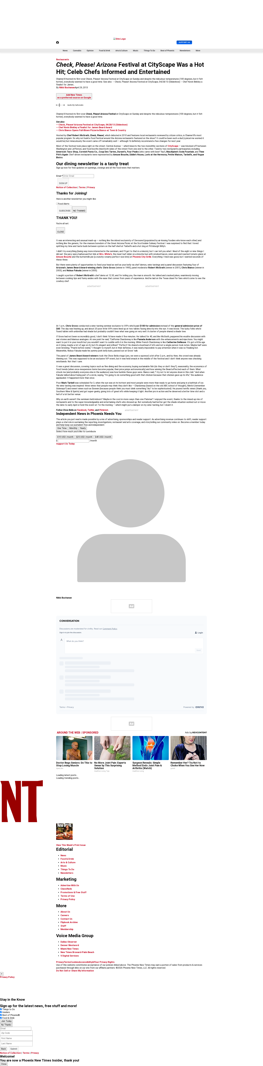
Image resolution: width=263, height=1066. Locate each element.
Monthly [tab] (73, 428)
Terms (82, 187)
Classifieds (66, 889)
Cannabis (77, 50)
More (198, 50)
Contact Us (66, 919)
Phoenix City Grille (142, 257)
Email (59, 176)
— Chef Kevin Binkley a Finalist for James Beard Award (84, 127)
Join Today (6, 1021)
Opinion (90, 50)
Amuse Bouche (64, 257)
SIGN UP (63, 183)
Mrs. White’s (105, 254)
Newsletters (185, 50)
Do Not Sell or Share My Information (75, 970)
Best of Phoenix (167, 50)
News (65, 50)
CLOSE (60, 232)
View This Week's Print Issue (71, 845)
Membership (67, 929)
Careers (65, 915)
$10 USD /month (65, 437)
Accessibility (85, 962)
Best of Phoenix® (11, 1015)
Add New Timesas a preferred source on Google (74, 96)
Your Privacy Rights (104, 962)
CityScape (173, 146)
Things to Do (8, 1009)
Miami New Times (70, 949)
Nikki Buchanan (67, 87)
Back (3, 1049)
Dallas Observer (69, 942)
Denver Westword (70, 945)
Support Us (184, 42)
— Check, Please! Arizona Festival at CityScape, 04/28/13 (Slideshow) (92, 124)
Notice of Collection (66, 187)
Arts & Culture (121, 50)
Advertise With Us (70, 885)
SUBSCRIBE (65, 210)
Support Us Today (65, 443)
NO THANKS (79, 210)
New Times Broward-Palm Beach (77, 952)
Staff (63, 926)
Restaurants (62, 59)
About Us (65, 911)
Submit (13, 1049)
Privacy (91, 187)
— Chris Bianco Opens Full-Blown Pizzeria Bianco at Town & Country (91, 130)
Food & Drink (104, 50)
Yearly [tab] (83, 428)
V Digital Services (70, 955)
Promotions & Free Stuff (73, 892)
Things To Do (149, 50)
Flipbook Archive (69, 922)
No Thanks (6, 1025)
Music (135, 50)
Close (4, 1064)
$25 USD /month (84, 437)
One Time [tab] (62, 428)
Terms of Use (68, 896)
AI (93, 962)
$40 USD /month (103, 437)
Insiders (6, 1012)
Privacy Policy (68, 899)
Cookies (75, 962)
